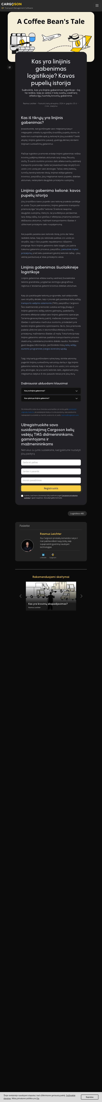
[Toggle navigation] (97, 5)
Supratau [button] (90, 1097)
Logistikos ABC (77, 513)
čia (37, 1098)
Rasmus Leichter (29, 103)
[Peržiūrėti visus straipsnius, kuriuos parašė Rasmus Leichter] (27, 545)
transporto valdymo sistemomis (36, 303)
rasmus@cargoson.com (69, 415)
